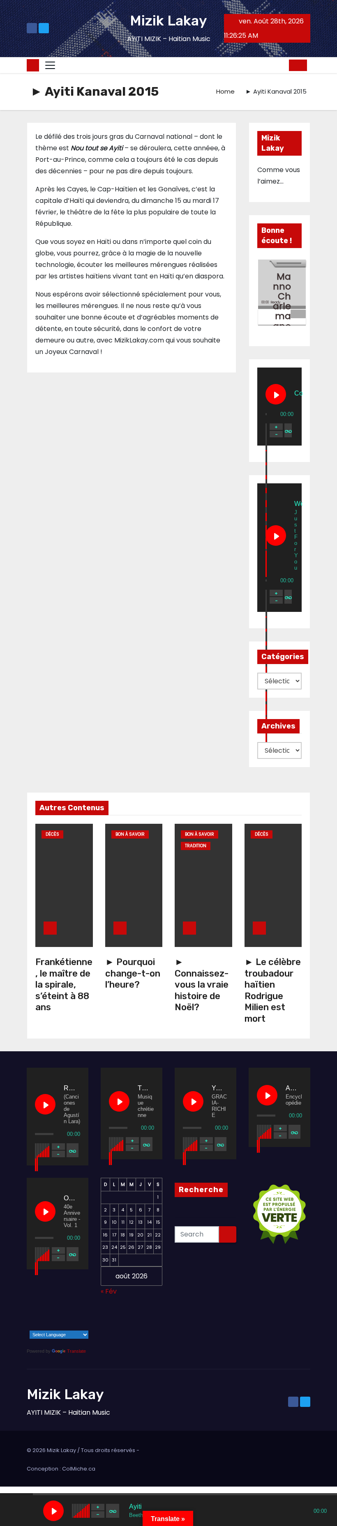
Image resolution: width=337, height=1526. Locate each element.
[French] (69, 1314)
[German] (80, 1314)
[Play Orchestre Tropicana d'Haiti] (45, 1211)
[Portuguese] (48, 1325)
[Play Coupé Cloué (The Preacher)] (275, 394)
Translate (76, 1351)
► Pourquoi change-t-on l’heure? (132, 973)
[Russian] (58, 1325)
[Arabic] (37, 1314)
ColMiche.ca (78, 1469)
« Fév (109, 1291)
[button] (280, 65)
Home (225, 91)
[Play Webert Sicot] (275, 535)
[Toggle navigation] (50, 65)
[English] (58, 1314)
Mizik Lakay (168, 20)
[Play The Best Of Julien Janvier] (119, 1101)
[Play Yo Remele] (193, 1101)
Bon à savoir (130, 834)
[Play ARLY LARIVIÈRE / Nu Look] (267, 1095)
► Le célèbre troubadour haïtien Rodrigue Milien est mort (273, 990)
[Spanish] (69, 1325)
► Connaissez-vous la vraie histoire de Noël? (202, 984)
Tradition (195, 846)
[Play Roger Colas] (45, 1104)
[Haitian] (26, 1325)
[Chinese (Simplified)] (48, 1314)
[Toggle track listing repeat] (288, 430)
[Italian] (37, 1325)
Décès (52, 834)
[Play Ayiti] (53, 1511)
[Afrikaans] (26, 1314)
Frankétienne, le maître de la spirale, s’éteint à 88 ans (63, 984)
